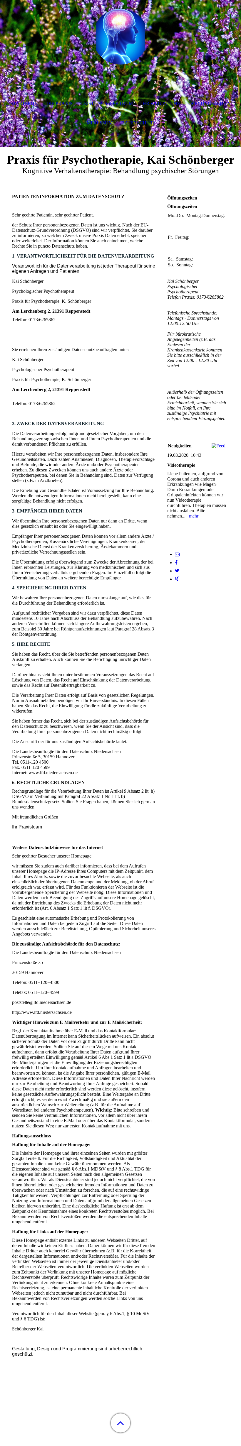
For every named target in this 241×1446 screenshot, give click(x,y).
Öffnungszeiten (209, 103)
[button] (120, 1423)
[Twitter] (177, 570)
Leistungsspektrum (107, 103)
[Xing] (177, 578)
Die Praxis (59, 103)
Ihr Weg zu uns (160, 103)
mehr (193, 515)
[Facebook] (176, 562)
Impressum (99, 122)
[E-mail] (177, 554)
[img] (120, 37)
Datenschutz (138, 122)
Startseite (24, 103)
